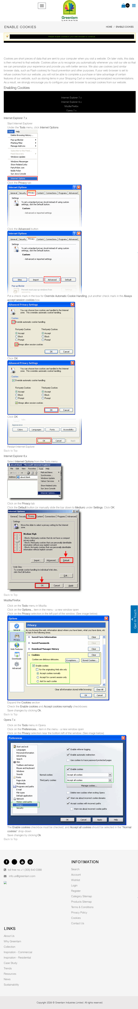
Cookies (76, 917)
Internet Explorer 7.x (71, 97)
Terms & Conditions (82, 907)
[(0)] (123, 6)
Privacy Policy (79, 912)
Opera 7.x (71, 110)
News (7, 979)
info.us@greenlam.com (22, 876)
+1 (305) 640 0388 (31, 869)
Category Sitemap (81, 896)
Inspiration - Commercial (18, 952)
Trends (8, 968)
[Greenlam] (70, 10)
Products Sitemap (81, 901)
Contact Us (77, 923)
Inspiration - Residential (17, 957)
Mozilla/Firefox (71, 106)
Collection (9, 946)
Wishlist (75, 880)
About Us (9, 935)
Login (74, 885)
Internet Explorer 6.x (71, 101)
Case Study (10, 962)
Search (75, 869)
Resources (10, 973)
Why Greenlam (12, 941)
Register (76, 890)
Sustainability (11, 984)
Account (76, 874)
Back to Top (11, 450)
